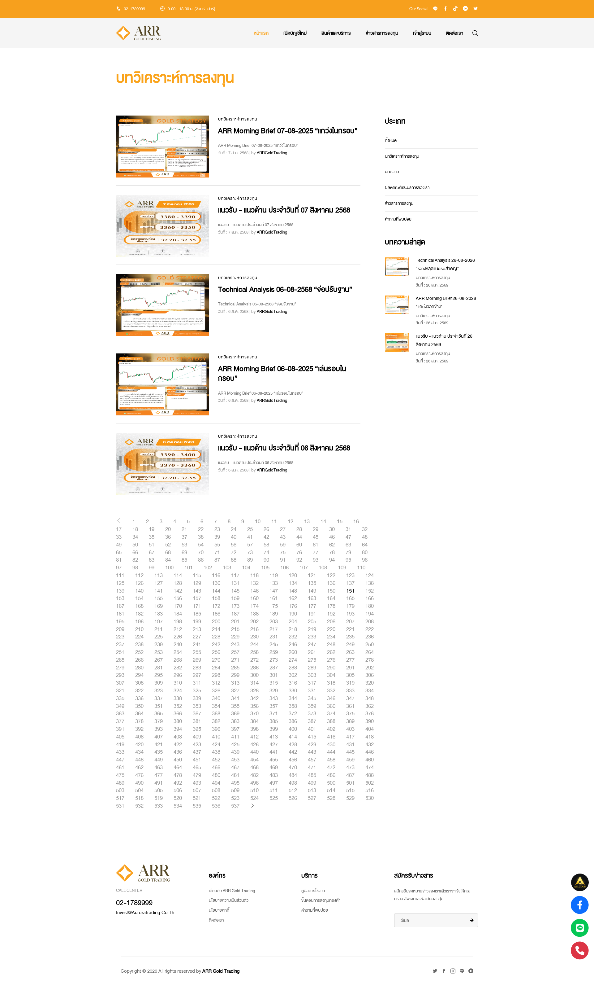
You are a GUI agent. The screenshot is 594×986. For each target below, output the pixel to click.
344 (293, 698)
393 (158, 729)
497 (273, 783)
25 (250, 529)
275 (312, 660)
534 (178, 806)
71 (217, 552)
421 (158, 744)
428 (293, 744)
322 (139, 691)
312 (216, 683)
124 (369, 575)
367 (197, 713)
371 (273, 713)
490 (139, 783)
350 (139, 706)
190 (293, 614)
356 (254, 706)
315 (273, 683)
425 (235, 744)
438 (216, 752)
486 (331, 775)
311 (197, 683)
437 (197, 752)
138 (369, 583)
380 (178, 721)
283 (197, 668)
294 (139, 675)
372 (293, 713)
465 (197, 767)
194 (369, 614)
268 (178, 660)
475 (120, 775)
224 (139, 637)
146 (254, 591)
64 (365, 545)
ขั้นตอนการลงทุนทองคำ (320, 900)
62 (332, 545)
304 (331, 675)
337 (158, 698)
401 (312, 729)
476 (139, 775)
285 (235, 668)
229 (235, 637)
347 (350, 698)
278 (369, 660)
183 (158, 614)
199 (197, 621)
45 (315, 537)
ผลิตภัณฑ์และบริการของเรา (407, 187)
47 (348, 537)
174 (254, 606)
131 (235, 583)
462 (139, 767)
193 (350, 614)
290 (331, 668)
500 (331, 783)
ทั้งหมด (391, 140)
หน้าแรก (261, 33)
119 (273, 575)
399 (273, 729)
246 (293, 644)
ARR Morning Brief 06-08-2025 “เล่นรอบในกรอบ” (282, 373)
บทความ (392, 172)
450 (178, 760)
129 (197, 583)
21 (184, 529)
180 (369, 606)
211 (158, 629)
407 (158, 737)
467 (235, 767)
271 (235, 660)
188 (254, 614)
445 (350, 752)
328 (254, 691)
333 (350, 691)
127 (158, 583)
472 (331, 767)
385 (273, 721)
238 (139, 644)
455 (273, 760)
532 (139, 806)
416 (331, 737)
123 (350, 575)
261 (312, 652)
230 (254, 637)
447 (120, 760)
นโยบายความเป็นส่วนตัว (228, 900)
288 (293, 668)
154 (139, 598)
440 (254, 752)
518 (139, 798)
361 (350, 706)
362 (369, 706)
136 (331, 583)
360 (331, 706)
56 (233, 545)
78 (332, 552)
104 (246, 568)
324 (178, 691)
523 (235, 798)
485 (312, 775)
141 (158, 591)
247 (312, 644)
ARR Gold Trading (221, 971)
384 (254, 721)
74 (266, 552)
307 (120, 683)
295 (158, 675)
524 (254, 798)
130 (216, 583)
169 (158, 606)
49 (119, 545)
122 (331, 575)
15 (339, 521)
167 (120, 606)
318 (331, 683)
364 (139, 713)
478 (178, 775)
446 (369, 752)
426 (254, 744)
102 (208, 568)
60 (299, 545)
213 (197, 629)
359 (312, 706)
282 (178, 668)
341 (235, 698)
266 (139, 660)
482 (254, 775)
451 (197, 760)
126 (139, 583)
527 (312, 798)
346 (331, 698)
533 (158, 806)
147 (273, 591)
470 (293, 767)
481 (235, 775)
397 (235, 729)
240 (178, 644)
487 (350, 775)
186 (216, 614)
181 (120, 614)
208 (369, 621)
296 (178, 675)
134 (293, 583)
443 (312, 752)
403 (350, 729)
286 (254, 668)
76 (299, 552)
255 (197, 652)
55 (217, 545)
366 (178, 713)
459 (350, 760)
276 (331, 660)
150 (331, 591)
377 (120, 721)
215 (235, 629)
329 (273, 691)
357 (273, 706)
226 (178, 637)
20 (168, 529)
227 (197, 637)
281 (158, 668)
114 (178, 575)
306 (369, 675)
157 (197, 598)
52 (168, 545)
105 (265, 568)
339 (197, 698)
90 (266, 560)
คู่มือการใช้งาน (313, 890)
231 (273, 637)
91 (283, 560)
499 (312, 783)
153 (120, 598)
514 (331, 790)
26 (266, 529)
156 (178, 598)
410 (216, 737)
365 (158, 713)
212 (178, 629)
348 (369, 698)
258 (254, 652)
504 (139, 790)
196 (139, 621)
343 (273, 698)
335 (120, 698)
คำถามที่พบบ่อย (398, 219)
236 (369, 637)
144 (216, 591)
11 (274, 521)
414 (293, 737)
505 (158, 790)
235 (350, 637)
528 (331, 798)
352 (178, 706)
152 (369, 591)
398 (254, 729)
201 (235, 621)
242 (216, 644)
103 (227, 568)
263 (350, 652)
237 (120, 644)
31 (348, 529)
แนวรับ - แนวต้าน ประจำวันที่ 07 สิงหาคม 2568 (284, 210)
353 (197, 706)
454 (254, 760)
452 (216, 760)
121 (312, 575)
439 (235, 752)
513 (312, 790)
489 (120, 783)
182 (139, 614)
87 (217, 560)
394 (178, 729)
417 (350, 737)
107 (303, 568)
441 (273, 752)
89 (250, 560)
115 (197, 575)
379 (158, 721)
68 (168, 552)
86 (201, 560)
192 (331, 614)
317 (312, 683)
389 (350, 721)
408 (178, 737)
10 (257, 521)
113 (158, 575)
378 (139, 721)
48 (365, 537)
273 (273, 660)
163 (312, 598)
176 (293, 606)
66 (135, 552)
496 (254, 783)
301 (273, 675)
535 (197, 806)
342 (254, 698)
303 (312, 675)
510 (254, 790)
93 (315, 560)
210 (139, 629)
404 (369, 729)
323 (158, 691)
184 (178, 614)
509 (235, 790)
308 (139, 683)
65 (119, 552)
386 (293, 721)
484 (293, 775)
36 (168, 537)
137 (350, 583)
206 (331, 621)
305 (350, 675)
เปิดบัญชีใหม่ (295, 33)
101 (188, 568)
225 (158, 637)
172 (216, 606)
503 (120, 790)
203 (273, 621)
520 (178, 798)
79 (348, 552)
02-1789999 (134, 9)
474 (369, 767)
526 (293, 798)
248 (331, 644)
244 (254, 644)
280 (139, 668)
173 (235, 606)
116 (216, 575)
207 (350, 621)
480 (216, 775)
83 (151, 560)
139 (120, 591)
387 (312, 721)
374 (331, 713)
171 (197, 606)
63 (348, 545)
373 (312, 713)
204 (293, 621)
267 (158, 660)
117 (235, 575)
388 (331, 721)
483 (273, 775)
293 (120, 675)
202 (254, 621)
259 (273, 652)
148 (293, 591)
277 (350, 660)
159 (235, 598)
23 (217, 529)
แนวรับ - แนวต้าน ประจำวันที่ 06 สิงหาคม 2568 (284, 448)
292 (369, 668)
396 (216, 729)
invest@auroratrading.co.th (145, 912)
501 (350, 783)
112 (139, 575)
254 (178, 652)
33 (119, 537)
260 (293, 652)
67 (151, 552)
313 (235, 683)
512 (293, 790)
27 (283, 529)
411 (235, 737)
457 (312, 760)
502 (369, 783)
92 (299, 560)
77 (315, 552)
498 (293, 783)
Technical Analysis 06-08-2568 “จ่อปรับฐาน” (285, 289)
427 (273, 744)
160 (254, 598)
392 (139, 729)
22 (201, 529)
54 (201, 545)
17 (119, 529)
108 (323, 568)
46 (332, 537)
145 (235, 591)
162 (293, 598)
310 (178, 683)
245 (273, 644)
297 (197, 675)
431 (350, 744)
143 (197, 591)
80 (365, 552)
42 (266, 537)
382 (216, 721)
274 (293, 660)
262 (331, 652)
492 (178, 783)
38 (201, 537)
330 (293, 691)
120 (293, 575)
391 (120, 729)
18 (135, 529)
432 (369, 744)
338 (178, 698)
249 (350, 644)
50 (135, 545)
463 (158, 767)
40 (233, 537)
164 (331, 598)
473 (350, 767)
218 (293, 629)
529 (350, 798)
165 (350, 598)
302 (293, 675)
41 (250, 537)
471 (312, 767)
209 (120, 629)
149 (312, 591)
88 (233, 560)
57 (250, 545)
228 (216, 637)
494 (216, 783)
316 (293, 683)
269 (197, 660)
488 (369, 775)
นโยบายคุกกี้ (219, 910)
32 (365, 529)
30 (332, 529)
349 (120, 706)
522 (216, 798)
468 (254, 767)
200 (216, 621)
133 (273, 583)
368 (216, 713)
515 (350, 790)
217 (273, 629)
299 (235, 675)
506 (178, 790)
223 (120, 637)
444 (331, 752)
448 (139, 760)
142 (178, 591)
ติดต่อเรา (454, 33)
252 (139, 652)
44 (299, 537)
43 (283, 537)
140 (139, 591)
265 (120, 660)
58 (266, 545)
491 (158, 783)
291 (350, 668)
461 (120, 767)
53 (184, 545)
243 (235, 644)
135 (312, 583)
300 (254, 675)
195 (120, 621)
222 (369, 629)
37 (184, 537)
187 (235, 614)
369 (235, 713)
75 (283, 552)
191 (312, 614)
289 (312, 668)
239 (158, 644)
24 (233, 529)
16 (356, 521)
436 (178, 752)
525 (273, 798)
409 (197, 737)
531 (120, 806)
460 (369, 760)
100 (169, 568)
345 (312, 698)
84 (168, 560)
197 (158, 621)
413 (273, 737)
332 (331, 691)
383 (235, 721)
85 (184, 560)
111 (120, 575)
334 (369, 691)
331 (312, 691)
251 (120, 652)
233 (312, 637)
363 (120, 713)
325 (197, 691)
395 (197, 729)
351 (158, 706)
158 (216, 598)
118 (254, 575)
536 (216, 806)
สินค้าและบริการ (336, 33)
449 (158, 760)
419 (120, 744)
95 (348, 560)
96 (365, 560)
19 (151, 529)
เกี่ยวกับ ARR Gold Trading (232, 890)
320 (369, 683)
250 (369, 644)
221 (350, 629)
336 (139, 698)
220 (331, 629)
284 (216, 668)
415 (312, 737)
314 (254, 683)
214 (216, 629)
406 (139, 737)
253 (158, 652)
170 (178, 606)
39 (217, 537)
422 (178, 744)
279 (120, 668)
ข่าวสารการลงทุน (382, 33)
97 (119, 568)
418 (369, 737)
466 (216, 767)
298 (216, 675)
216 (254, 629)
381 (197, 721)
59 (283, 545)
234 (331, 637)
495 (235, 783)
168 (139, 606)
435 (158, 752)
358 (293, 706)
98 (135, 568)
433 (120, 752)
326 (216, 691)
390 (369, 721)
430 (331, 744)
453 (235, 760)
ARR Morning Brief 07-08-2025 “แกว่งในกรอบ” (288, 131)
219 (312, 629)
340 (216, 698)
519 (158, 798)
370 (254, 713)
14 (323, 521)
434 (139, 752)
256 (216, 652)
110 (361, 568)
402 (331, 729)
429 (312, 744)
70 (201, 552)
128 (178, 583)
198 (178, 621)
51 (151, 545)
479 (197, 775)
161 (273, 598)
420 (139, 744)
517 (120, 798)
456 (293, 760)
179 (350, 606)
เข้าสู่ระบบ (422, 33)
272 (254, 660)
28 (299, 529)
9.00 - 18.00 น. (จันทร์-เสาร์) (191, 9)
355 (235, 706)
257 (235, 652)
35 (151, 537)
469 (273, 767)
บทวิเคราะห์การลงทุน (237, 119)
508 (216, 790)
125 (120, 583)
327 (235, 691)
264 (369, 652)
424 (216, 744)
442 (293, 752)
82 (135, 560)
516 (369, 790)
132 (254, 583)
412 (254, 737)
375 (350, 713)
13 (307, 521)
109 (342, 568)
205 (312, 621)
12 (290, 521)
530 (369, 798)
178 (331, 606)
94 (332, 560)
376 (369, 713)
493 (197, 783)
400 (293, 729)
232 (293, 637)
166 (369, 598)
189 (273, 614)
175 (273, 606)
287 (273, 668)
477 (158, 775)
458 (331, 760)
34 (135, 537)
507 (197, 790)
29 (315, 529)
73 (250, 552)
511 (273, 790)
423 (197, 744)
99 (151, 568)
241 (197, 644)
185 (197, 614)
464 (178, 767)
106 (284, 568)
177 (312, 606)
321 (120, 691)
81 (119, 560)
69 (184, 552)
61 (315, 545)
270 (216, 660)
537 (235, 806)
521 (197, 798)
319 (350, 683)
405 (120, 737)
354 (216, 706)
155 (158, 598)
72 (233, 552)
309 (158, 683)
